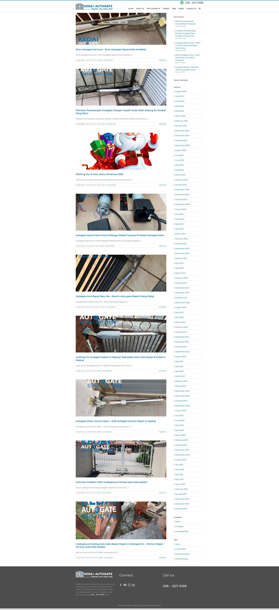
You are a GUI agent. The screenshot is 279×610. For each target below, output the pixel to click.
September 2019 (182, 455)
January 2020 (181, 445)
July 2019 (179, 465)
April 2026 (179, 111)
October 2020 (181, 401)
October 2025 (181, 140)
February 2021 (181, 381)
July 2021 (179, 361)
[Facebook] (120, 585)
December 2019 (182, 450)
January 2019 (180, 494)
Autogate (179, 526)
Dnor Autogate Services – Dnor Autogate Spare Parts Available (111, 49)
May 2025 (179, 165)
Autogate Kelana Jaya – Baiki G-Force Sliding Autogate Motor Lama (187, 45)
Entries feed (180, 549)
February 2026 (181, 121)
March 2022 (180, 322)
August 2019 (180, 460)
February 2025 (181, 180)
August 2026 (180, 91)
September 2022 (182, 303)
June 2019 (179, 469)
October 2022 (181, 298)
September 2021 (182, 352)
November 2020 (182, 396)
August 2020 (180, 411)
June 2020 (179, 420)
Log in (178, 544)
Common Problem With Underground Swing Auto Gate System (111, 482)
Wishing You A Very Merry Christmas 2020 (99, 174)
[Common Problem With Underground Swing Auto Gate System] (121, 459)
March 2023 (180, 273)
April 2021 (179, 371)
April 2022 (179, 317)
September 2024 (182, 204)
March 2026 (180, 116)
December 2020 (182, 391)
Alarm (100, 60)
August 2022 (180, 307)
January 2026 (181, 126)
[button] (200, 8)
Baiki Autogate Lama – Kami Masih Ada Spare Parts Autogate (187, 57)
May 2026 (179, 106)
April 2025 (179, 170)
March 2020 (180, 435)
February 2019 (181, 489)
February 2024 (181, 239)
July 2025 (179, 155)
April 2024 (179, 229)
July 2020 (179, 415)
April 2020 (179, 430)
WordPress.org (181, 559)
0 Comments (108, 60)
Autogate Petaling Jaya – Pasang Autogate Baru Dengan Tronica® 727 (186, 33)
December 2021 (182, 337)
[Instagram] (129, 585)
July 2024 (179, 214)
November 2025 (182, 136)
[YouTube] (125, 585)
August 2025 (180, 150)
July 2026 (179, 96)
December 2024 (182, 190)
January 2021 (180, 386)
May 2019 (179, 474)
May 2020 (179, 425)
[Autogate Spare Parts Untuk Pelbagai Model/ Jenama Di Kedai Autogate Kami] (121, 212)
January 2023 (181, 283)
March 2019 (180, 484)
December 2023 (182, 248)
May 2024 (179, 224)
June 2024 (179, 219)
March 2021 (180, 376)
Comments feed (182, 554)
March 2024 (180, 234)
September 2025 (182, 145)
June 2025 (179, 160)
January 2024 (181, 244)
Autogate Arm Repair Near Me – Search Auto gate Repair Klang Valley (115, 296)
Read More (162, 60)
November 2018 (182, 504)
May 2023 (179, 263)
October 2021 (181, 347)
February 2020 (181, 440)
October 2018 (181, 509)
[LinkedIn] (133, 585)
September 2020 (182, 406)
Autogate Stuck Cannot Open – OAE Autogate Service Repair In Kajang (116, 421)
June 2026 (179, 101)
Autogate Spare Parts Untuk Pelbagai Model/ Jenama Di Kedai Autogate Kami (120, 235)
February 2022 (181, 327)
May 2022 (179, 312)
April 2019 (179, 479)
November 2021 (182, 342)
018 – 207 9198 (97, 595)
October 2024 (181, 199)
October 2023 (181, 258)
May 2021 (179, 366)
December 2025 (182, 131)
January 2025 (181, 185)
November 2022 (182, 293)
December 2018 (182, 499)
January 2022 (181, 332)
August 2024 (180, 209)
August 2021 (180, 357)
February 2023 (181, 278)
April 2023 (179, 268)
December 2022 (182, 288)
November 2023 (182, 253)
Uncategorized (181, 531)
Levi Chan (81, 60)
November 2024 (182, 194)
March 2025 (180, 175)
